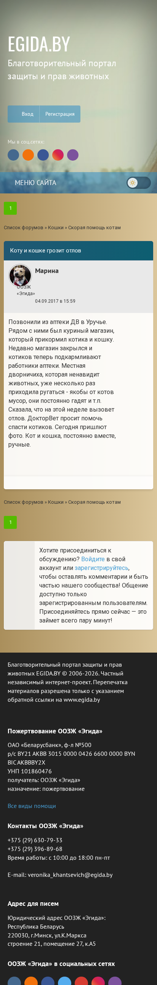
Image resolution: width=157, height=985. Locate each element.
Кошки (56, 227)
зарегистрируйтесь (101, 568)
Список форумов (23, 227)
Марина (47, 270)
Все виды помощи (32, 805)
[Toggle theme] (139, 183)
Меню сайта (34, 182)
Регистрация (60, 113)
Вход (27, 113)
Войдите (93, 559)
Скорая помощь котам (94, 227)
